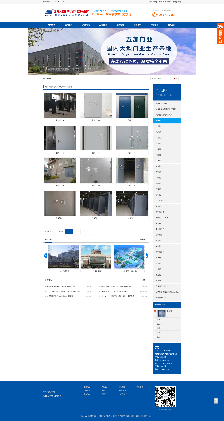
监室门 (158, 240)
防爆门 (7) (60, 185)
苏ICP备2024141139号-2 (128, 416)
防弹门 (158, 195)
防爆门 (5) (96, 153)
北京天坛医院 (96, 271)
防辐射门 (159, 223)
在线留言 (168, 2)
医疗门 (158, 275)
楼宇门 (158, 269)
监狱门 (158, 263)
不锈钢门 (159, 258)
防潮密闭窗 (160, 212)
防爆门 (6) (132, 153)
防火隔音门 (160, 235)
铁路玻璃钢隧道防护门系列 (166, 109)
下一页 (61, 231)
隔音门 (158, 132)
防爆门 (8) (96, 185)
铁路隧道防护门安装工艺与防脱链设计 (114, 291)
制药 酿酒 (122, 390)
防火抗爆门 (160, 252)
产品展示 (86, 25)
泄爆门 (158, 126)
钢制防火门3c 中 (162, 218)
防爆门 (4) (60, 153)
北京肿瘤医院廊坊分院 (129, 271)
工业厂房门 (160, 200)
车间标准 (120, 25)
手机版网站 (177, 2)
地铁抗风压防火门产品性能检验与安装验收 (116, 287)
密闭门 (158, 189)
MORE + (143, 240)
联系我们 (160, 2)
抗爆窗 (158, 149)
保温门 (158, 183)
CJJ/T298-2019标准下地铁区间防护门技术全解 (63, 291)
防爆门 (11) (96, 218)
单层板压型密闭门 (162, 286)
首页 (55, 87)
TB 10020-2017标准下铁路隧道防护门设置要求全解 (119, 296)
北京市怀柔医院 (63, 271)
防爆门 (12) (132, 218)
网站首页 (51, 25)
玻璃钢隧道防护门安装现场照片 (167, 292)
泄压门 (158, 160)
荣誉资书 (137, 25)
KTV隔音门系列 (162, 298)
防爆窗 (158, 280)
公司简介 (152, 2)
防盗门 (158, 166)
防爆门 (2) (96, 120)
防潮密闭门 (160, 206)
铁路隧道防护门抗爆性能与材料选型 (60, 296)
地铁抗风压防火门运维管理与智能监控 (61, 287)
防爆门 (69, 87)
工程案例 (103, 25)
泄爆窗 (158, 155)
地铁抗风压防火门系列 (164, 115)
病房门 (104, 390)
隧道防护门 (160, 138)
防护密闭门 (160, 229)
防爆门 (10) (60, 218)
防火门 (158, 172)
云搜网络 (147, 416)
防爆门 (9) (132, 185)
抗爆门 (158, 143)
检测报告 (154, 25)
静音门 (158, 246)
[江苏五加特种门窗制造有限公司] (66, 16)
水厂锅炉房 (123, 394)
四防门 (158, 178)
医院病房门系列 (161, 103)
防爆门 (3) (132, 120)
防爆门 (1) (60, 120)
